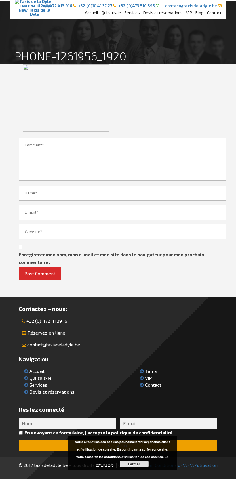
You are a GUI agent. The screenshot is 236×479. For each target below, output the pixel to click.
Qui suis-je (111, 12)
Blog (199, 12)
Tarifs (150, 371)
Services (132, 12)
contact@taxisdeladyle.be (53, 344)
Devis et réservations (163, 12)
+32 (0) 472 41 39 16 (46, 321)
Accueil (91, 12)
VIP (189, 12)
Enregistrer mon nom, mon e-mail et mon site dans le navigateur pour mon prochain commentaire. (111, 258)
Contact (214, 12)
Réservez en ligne (46, 332)
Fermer (134, 464)
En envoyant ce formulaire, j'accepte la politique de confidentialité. (99, 432)
